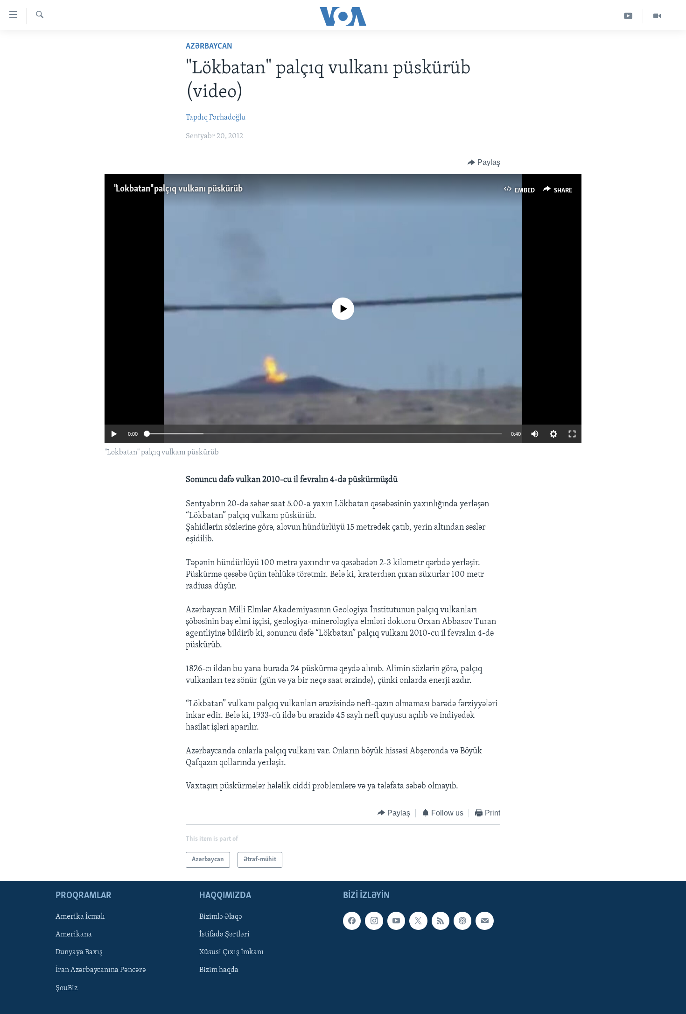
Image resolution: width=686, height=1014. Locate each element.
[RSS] (440, 920)
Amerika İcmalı (80, 917)
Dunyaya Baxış (79, 953)
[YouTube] (628, 16)
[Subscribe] (484, 920)
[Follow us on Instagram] (374, 920)
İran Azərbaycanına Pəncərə (101, 970)
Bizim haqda (218, 970)
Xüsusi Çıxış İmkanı (231, 953)
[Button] (484, 162)
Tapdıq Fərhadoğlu (215, 117)
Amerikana (74, 934)
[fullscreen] (572, 434)
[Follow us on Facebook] (352, 920)
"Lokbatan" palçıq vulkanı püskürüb (178, 189)
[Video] (657, 16)
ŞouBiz (66, 988)
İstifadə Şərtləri (224, 934)
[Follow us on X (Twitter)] (418, 920)
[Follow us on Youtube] (396, 920)
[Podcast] (462, 920)
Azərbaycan (209, 47)
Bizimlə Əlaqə (220, 917)
